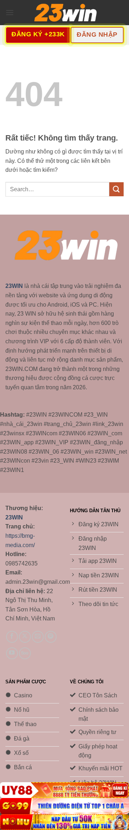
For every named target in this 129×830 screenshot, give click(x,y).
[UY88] (64, 790)
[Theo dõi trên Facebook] (12, 637)
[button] (9, 12)
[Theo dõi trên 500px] (25, 653)
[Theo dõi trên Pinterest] (51, 637)
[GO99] (64, 806)
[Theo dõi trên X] (25, 637)
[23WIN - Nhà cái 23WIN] (64, 13)
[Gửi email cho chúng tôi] (38, 637)
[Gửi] (116, 189)
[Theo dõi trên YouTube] (12, 653)
